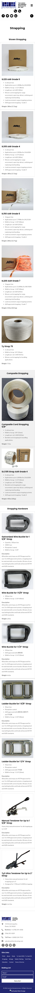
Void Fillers (28, 959)
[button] (3, 945)
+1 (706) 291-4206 (17, 929)
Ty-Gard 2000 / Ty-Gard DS (24, 956)
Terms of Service (19, 962)
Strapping (4, 959)
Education (4, 962)
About (8, 956)
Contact (11, 962)
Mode (13, 956)
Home (3, 956)
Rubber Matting (19, 959)
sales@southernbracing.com (14, 941)
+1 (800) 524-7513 (17, 937)
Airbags (11, 959)
